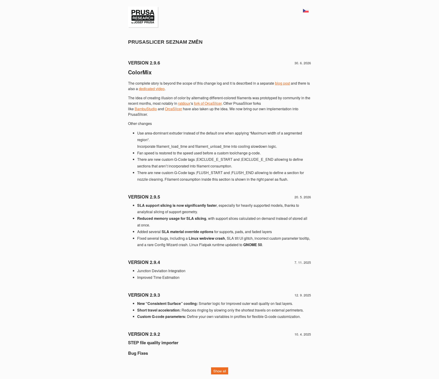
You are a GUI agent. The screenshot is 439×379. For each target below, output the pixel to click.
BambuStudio (146, 108)
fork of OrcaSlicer (208, 103)
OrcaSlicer (173, 108)
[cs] (306, 11)
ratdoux (184, 103)
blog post (282, 83)
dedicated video (152, 88)
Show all (219, 370)
